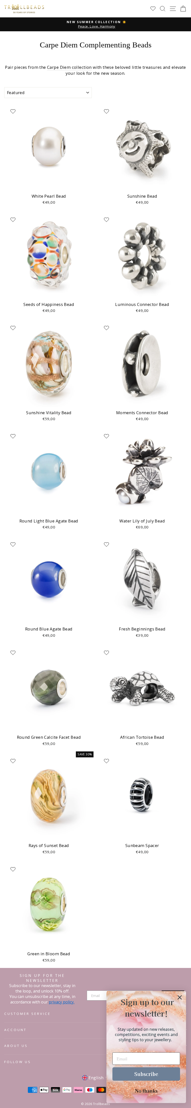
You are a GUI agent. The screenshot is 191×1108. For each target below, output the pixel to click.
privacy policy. (61, 1002)
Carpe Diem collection (69, 67)
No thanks (146, 1090)
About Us (16, 1045)
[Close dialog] (179, 997)
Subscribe (146, 1073)
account (15, 1030)
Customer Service (27, 1013)
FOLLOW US (17, 1062)
